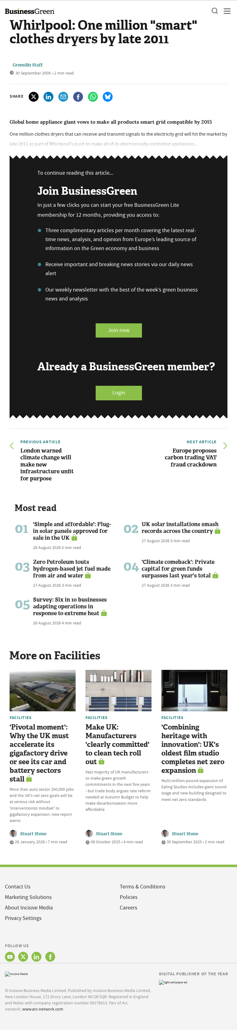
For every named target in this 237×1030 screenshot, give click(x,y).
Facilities (21, 717)
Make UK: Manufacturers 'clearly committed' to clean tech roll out (117, 744)
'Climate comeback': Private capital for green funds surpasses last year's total (178, 568)
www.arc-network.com (42, 1009)
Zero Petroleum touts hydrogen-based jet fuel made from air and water (71, 568)
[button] (214, 11)
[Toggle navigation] (225, 11)
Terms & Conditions (142, 886)
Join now (119, 330)
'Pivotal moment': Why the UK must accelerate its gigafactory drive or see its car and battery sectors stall (39, 753)
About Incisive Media (29, 907)
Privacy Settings (23, 918)
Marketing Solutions (28, 897)
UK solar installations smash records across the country (180, 528)
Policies (129, 897)
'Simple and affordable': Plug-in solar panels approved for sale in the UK (72, 531)
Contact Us (18, 886)
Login (118, 392)
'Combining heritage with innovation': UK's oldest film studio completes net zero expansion (192, 749)
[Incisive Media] (16, 973)
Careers (128, 907)
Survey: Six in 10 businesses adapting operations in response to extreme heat (70, 606)
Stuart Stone (33, 834)
